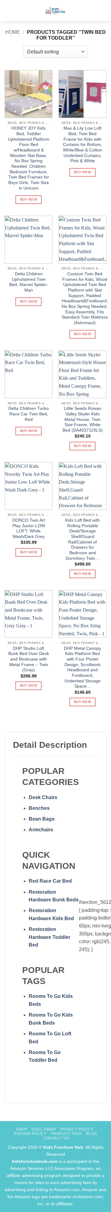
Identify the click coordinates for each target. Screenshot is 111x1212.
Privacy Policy (76, 1129)
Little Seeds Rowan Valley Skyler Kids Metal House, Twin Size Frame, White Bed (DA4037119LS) (83, 419)
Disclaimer (43, 1129)
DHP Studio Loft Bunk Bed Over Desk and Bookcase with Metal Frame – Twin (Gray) (28, 659)
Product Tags (66, 1134)
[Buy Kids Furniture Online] (55, 11)
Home (12, 32)
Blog (91, 1134)
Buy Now (28, 199)
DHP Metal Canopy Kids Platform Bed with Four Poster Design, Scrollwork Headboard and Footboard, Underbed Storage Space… (82, 667)
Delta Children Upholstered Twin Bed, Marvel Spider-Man (28, 282)
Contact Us (56, 1138)
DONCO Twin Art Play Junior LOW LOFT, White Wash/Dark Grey (28, 528)
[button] (8, 10)
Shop (21, 1129)
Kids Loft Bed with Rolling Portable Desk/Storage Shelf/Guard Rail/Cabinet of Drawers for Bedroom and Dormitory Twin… (82, 539)
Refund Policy (30, 1134)
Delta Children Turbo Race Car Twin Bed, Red (28, 414)
